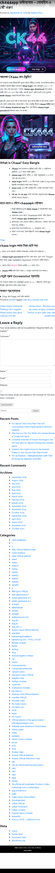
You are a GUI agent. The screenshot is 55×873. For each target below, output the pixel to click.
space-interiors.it (19, 791)
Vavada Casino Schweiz (22, 813)
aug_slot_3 (16, 627)
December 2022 (19, 525)
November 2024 (19, 509)
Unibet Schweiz (18, 810)
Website (3, 385)
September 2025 (19, 477)
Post (14, 749)
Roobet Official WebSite (22, 755)
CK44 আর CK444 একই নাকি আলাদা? (16, 296)
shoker (15, 781)
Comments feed (19, 837)
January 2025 (17, 503)
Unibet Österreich (20, 807)
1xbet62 (15, 582)
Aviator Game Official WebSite (25, 630)
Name (3, 371)
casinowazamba (19, 665)
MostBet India (18, 701)
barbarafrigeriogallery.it (22, 636)
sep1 (13, 771)
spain (14, 794)
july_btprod (16, 691)
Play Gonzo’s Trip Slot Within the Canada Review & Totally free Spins (33, 434)
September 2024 (19, 516)
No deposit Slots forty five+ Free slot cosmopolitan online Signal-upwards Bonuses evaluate (32, 427)
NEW (14, 710)
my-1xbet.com (18, 707)
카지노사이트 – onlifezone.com (26, 819)
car (13, 659)
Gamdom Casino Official (22, 675)
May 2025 (16, 490)
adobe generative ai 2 (21, 601)
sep (13, 762)
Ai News (15, 604)
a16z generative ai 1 (20, 595)
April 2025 (16, 493)
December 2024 (19, 506)
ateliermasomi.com (20, 617)
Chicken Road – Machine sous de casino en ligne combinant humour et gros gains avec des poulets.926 (41, 311)
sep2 (14, 774)
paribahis (15, 736)
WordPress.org (18, 840)
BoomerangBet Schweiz (22, 656)
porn (14, 746)
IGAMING (16, 685)
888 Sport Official (20, 591)
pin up (14, 742)
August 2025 (17, 480)
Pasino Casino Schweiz (22, 739)
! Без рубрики (19, 540)
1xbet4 (14, 569)
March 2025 (17, 496)
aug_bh (15, 620)
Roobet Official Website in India (26, 758)
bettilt (14, 646)
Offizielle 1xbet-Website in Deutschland (29, 726)
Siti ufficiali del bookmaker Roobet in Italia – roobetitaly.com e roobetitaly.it (31, 786)
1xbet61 (15, 578)
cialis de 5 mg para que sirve (35, 300)
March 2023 (17, 522)
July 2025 (16, 484)
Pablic (14, 733)
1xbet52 (15, 575)
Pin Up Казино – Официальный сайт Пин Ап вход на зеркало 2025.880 (32, 457)
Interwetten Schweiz (21, 688)
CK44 (2, 240)
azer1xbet (16, 633)
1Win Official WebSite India (24, 550)
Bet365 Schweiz (19, 643)
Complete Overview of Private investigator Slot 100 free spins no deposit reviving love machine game (32, 443)
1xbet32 (15, 566)
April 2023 (16, 519)
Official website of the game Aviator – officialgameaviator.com (28, 721)
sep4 (14, 778)
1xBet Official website (21, 556)
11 (12, 546)
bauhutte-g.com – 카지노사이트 (26, 640)
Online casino (18, 729)
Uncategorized (18, 800)
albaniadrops (17, 607)
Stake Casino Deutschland (23, 797)
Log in (14, 831)
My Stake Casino (19, 704)
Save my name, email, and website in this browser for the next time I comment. (27, 396)
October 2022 (18, 529)
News (14, 713)
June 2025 (16, 487)
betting (15, 649)
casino (14, 662)
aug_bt (15, 623)
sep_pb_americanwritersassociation (27, 765)
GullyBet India (18, 678)
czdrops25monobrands (22, 668)
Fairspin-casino (18, 672)
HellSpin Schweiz (19, 681)
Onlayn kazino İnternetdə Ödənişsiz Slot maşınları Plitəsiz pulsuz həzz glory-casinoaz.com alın (11, 311)
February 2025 (18, 500)
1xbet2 (14, 562)
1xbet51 (15, 572)
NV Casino (16, 717)
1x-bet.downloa (18, 553)
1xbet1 (14, 559)
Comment (5, 336)
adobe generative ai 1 (21, 598)
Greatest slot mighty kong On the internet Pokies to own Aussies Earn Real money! (30, 451)
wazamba (16, 816)
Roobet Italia (17, 752)
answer (12, 300)
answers (15, 614)
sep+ (14, 768)
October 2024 (18, 512)
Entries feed (17, 834)
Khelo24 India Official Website (25, 694)
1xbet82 (15, 585)
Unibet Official (18, 803)
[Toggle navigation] (47, 5)
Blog (14, 652)
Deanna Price (36, 13)
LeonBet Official (19, 697)
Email (3, 378)
